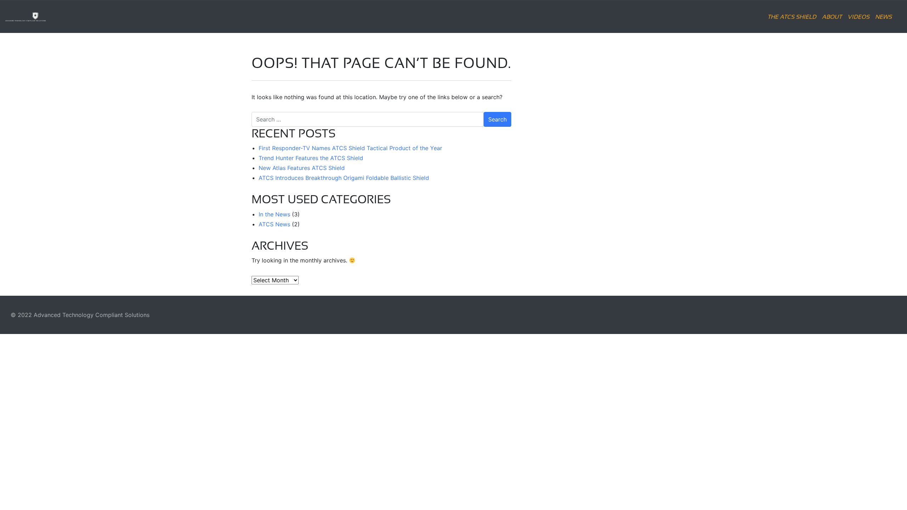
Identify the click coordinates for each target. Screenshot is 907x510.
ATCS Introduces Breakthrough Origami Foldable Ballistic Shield (344, 177)
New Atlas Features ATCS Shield (302, 167)
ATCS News (274, 224)
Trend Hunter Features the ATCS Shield (311, 158)
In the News (274, 214)
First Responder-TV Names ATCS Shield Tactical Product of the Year (350, 148)
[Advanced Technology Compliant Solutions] (45, 17)
